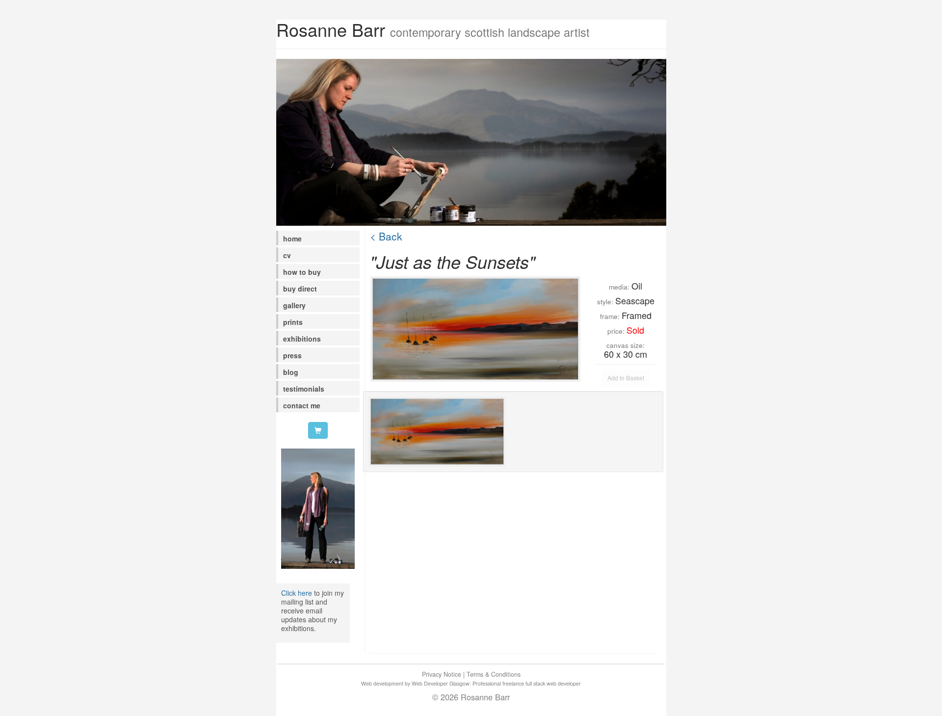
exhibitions (302, 339)
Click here (296, 593)
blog (290, 372)
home (292, 238)
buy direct (300, 288)
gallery (294, 305)
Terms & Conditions (494, 674)
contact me (301, 405)
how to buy (302, 272)
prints (293, 322)
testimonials (303, 389)
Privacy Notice (441, 674)
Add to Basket (625, 377)
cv (287, 255)
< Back (386, 236)
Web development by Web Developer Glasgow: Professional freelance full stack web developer (471, 683)
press (292, 355)
